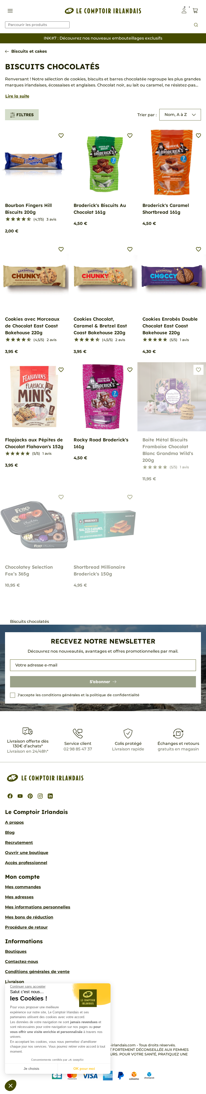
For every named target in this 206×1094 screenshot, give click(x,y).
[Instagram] (40, 796)
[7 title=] (21, 219)
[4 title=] (160, 340)
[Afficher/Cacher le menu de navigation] (10, 10)
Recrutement (19, 842)
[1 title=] (6, 219)
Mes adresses (19, 897)
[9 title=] (27, 219)
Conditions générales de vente (37, 971)
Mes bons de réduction (29, 917)
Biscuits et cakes (29, 51)
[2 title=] (149, 340)
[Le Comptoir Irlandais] (103, 11)
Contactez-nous (21, 961)
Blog (10, 832)
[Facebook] (10, 796)
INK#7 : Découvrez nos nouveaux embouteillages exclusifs (103, 38)
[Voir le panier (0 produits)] (195, 10)
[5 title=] (16, 219)
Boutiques (16, 951)
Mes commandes (23, 887)
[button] (11, 1085)
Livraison (14, 981)
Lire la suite (17, 96)
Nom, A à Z (176, 114)
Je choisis (31, 1069)
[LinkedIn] (50, 796)
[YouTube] (20, 796)
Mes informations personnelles (37, 907)
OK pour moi (84, 1069)
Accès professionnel (26, 862)
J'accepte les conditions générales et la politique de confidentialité (78, 695)
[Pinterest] (30, 796)
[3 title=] (11, 219)
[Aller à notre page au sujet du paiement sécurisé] (103, 1075)
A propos (14, 822)
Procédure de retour (26, 927)
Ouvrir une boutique (26, 852)
